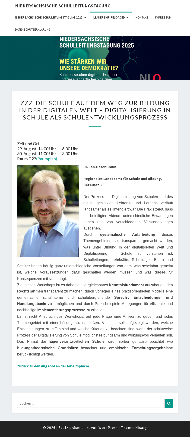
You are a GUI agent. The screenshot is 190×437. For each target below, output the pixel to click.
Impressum (163, 17)
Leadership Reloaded (109, 17)
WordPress (108, 427)
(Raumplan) (46, 158)
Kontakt (142, 17)
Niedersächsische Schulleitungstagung (63, 6)
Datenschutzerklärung (33, 29)
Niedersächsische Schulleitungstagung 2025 (48, 17)
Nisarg (141, 427)
